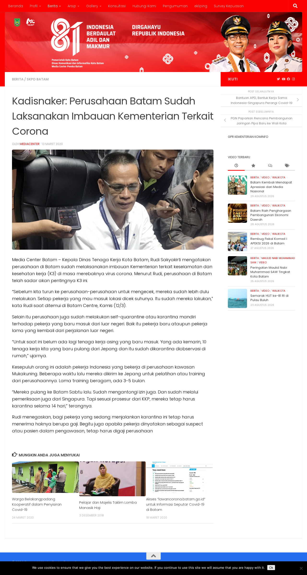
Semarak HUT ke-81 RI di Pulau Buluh (269, 297)
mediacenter (30, 144)
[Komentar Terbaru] (269, 166)
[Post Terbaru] (236, 166)
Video (265, 177)
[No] (301, 568)
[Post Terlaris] (253, 166)
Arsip (72, 6)
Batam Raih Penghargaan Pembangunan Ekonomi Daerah (270, 215)
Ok (271, 567)
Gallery (92, 6)
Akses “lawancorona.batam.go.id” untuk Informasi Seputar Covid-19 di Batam (175, 504)
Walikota (278, 177)
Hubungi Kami (144, 6)
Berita (53, 6)
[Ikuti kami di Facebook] (288, 79)
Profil (34, 6)
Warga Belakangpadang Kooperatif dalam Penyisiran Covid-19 (37, 504)
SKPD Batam (38, 79)
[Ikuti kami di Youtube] (283, 79)
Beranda (15, 6)
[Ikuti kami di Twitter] (278, 79)
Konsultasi (117, 6)
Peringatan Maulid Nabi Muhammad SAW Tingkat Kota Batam (270, 272)
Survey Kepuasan (229, 6)
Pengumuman (175, 6)
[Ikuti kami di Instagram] (293, 79)
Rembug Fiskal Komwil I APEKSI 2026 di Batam (268, 240)
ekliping (200, 6)
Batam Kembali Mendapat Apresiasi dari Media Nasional (271, 187)
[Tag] (286, 166)
